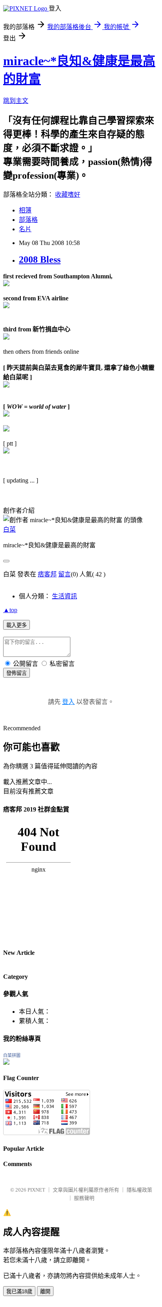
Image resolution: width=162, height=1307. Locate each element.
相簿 (25, 210)
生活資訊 (64, 596)
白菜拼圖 (11, 1055)
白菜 (9, 529)
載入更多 (16, 625)
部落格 (28, 219)
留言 (64, 574)
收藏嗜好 (67, 194)
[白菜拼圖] (6, 1062)
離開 (45, 1291)
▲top (10, 610)
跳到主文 (15, 100)
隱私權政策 (139, 1190)
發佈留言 (16, 673)
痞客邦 (47, 574)
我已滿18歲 (19, 1291)
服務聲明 (84, 1198)
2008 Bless (40, 259)
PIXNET (36, 1190)
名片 (25, 229)
